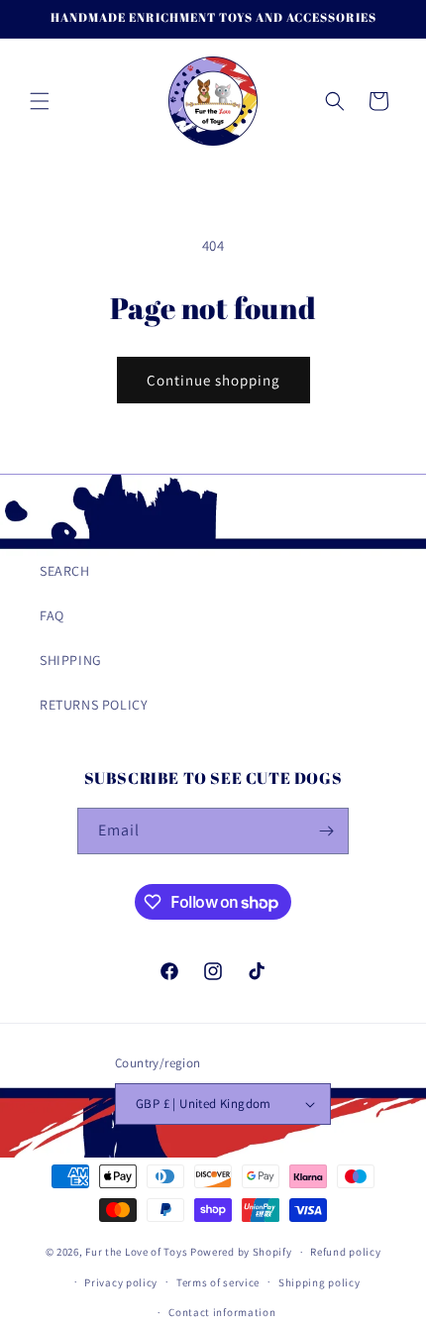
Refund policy (345, 1252)
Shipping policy (319, 1282)
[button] (39, 101)
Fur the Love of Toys (137, 1252)
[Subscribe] (326, 831)
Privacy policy (121, 1282)
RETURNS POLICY (94, 705)
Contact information (221, 1312)
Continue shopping (213, 380)
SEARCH (65, 571)
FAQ (52, 615)
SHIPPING (71, 660)
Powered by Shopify (241, 1252)
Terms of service (218, 1282)
